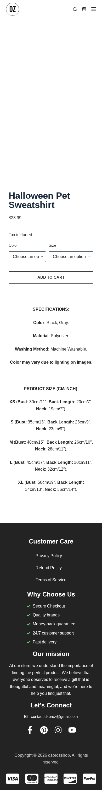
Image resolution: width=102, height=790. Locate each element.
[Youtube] (72, 730)
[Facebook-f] (30, 730)
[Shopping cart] (84, 9)
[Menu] (93, 9)
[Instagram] (58, 730)
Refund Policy (49, 568)
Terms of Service (51, 580)
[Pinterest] (44, 730)
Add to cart (51, 277)
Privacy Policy (49, 555)
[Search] (75, 9)
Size (52, 245)
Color (13, 245)
